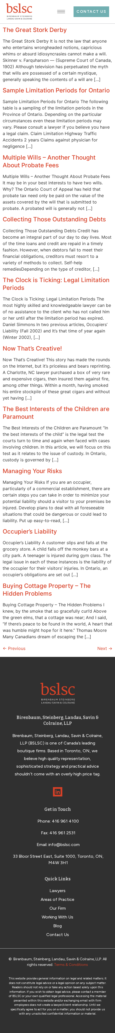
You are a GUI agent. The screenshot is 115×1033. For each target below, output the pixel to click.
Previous (14, 648)
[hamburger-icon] (61, 11)
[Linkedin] (57, 791)
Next (104, 648)
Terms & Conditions (71, 964)
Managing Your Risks (32, 470)
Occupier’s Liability (30, 531)
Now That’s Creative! (32, 348)
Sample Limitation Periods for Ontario (56, 90)
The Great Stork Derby (35, 29)
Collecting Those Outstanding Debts (54, 219)
